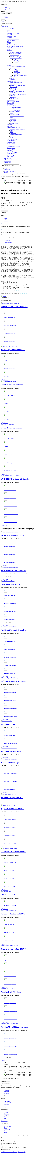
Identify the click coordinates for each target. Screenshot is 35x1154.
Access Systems (11, 142)
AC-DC (12, 68)
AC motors (13, 119)
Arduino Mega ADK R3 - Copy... (14, 681)
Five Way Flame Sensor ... (10, 665)
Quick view (4, 344)
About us (6, 1114)
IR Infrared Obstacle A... (9, 673)
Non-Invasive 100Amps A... (10, 789)
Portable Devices (9, 40)
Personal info (7, 1126)
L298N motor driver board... (13, 385)
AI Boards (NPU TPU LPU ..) (18, 94)
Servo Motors (13, 121)
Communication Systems (13, 146)
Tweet (5, 219)
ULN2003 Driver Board (10, 584)
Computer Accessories (13, 33)
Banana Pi (13, 88)
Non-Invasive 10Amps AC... (12, 762)
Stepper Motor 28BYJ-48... (10, 317)
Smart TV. (9, 47)
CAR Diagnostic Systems (13, 151)
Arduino (12, 84)
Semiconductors (14, 55)
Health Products (11, 153)
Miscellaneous (7, 162)
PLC (12, 108)
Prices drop (7, 1101)
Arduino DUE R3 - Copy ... (10, 700)
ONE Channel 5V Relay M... (10, 827)
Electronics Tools (11, 105)
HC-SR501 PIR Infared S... (10, 657)
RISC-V (12, 95)
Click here (19, 290)
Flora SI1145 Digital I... (9, 641)
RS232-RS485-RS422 (16, 135)
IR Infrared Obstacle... (10, 895)
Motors (10, 117)
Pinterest (6, 221)
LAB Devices (7, 158)
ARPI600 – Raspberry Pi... (12, 798)
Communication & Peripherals (16, 129)
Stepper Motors (14, 123)
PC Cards (9, 34)
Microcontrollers (15, 58)
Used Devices (7, 161)
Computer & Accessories (11, 29)
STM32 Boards (14, 98)
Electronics (8, 50)
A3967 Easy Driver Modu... (10, 325)
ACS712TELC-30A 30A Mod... (11, 773)
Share (5, 218)
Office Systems (11, 149)
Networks (9, 37)
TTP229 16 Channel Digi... (10, 932)
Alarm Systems (11, 143)
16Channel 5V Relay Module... (13, 852)
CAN (11, 137)
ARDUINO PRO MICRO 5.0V (13, 570)
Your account (4, 1121)
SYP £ (5, 16)
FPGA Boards (10, 100)
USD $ (6, 17)
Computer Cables (11, 36)
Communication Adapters (17, 116)
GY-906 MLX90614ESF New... (11, 743)
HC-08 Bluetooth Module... (10, 554)
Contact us (6, 1115)
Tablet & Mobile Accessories (14, 45)
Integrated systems (10, 140)
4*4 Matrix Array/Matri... (10, 940)
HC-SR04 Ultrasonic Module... (13, 630)
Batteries (12, 79)
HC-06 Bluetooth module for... (13, 535)
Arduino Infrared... (9, 724)
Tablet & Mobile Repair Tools (15, 46)
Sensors (9, 65)
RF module (13, 133)
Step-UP (16, 71)
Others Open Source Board (17, 91)
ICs (11, 63)
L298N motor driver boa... (10, 333)
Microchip (16, 60)
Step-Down (17, 72)
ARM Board (11, 97)
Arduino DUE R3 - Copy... (11, 992)
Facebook (6, 1090)
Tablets (9, 42)
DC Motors (13, 120)
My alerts (6, 1132)
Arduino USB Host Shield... (12, 751)
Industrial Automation (14, 107)
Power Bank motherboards (20, 75)
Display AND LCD (15, 56)
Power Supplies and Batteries (16, 66)
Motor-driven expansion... (10, 341)
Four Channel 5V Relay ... (10, 835)
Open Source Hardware (14, 82)
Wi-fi (11, 132)
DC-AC (12, 76)
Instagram (6, 1093)
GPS (8, 49)
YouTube (6, 1091)
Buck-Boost (17, 74)
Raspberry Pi (13, 87)
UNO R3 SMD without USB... (10, 470)
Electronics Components (14, 52)
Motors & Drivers (15, 111)
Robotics (9, 124)
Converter (9, 126)
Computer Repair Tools (13, 39)
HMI (11, 113)
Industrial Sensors (15, 114)
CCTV (9, 145)
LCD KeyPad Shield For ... (10, 924)
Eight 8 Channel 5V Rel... (9, 886)
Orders (5, 1128)
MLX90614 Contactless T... (10, 735)
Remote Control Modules (13, 127)
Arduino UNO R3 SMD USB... (10, 522)
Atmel (15, 59)
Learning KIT (10, 103)
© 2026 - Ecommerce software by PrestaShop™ (13, 1152)
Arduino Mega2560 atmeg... (10, 708)
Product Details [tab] (8, 242)
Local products (8, 159)
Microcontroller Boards (13, 101)
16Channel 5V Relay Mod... (10, 843)
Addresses (6, 1130)
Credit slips (7, 1129)
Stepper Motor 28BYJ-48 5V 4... (14, 307)
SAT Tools (10, 156)
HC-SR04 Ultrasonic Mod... (10, 905)
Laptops (9, 30)
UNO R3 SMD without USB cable (15, 479)
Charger (12, 78)
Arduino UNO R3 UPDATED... (11, 514)
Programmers (10, 104)
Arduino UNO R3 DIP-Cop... (10, 506)
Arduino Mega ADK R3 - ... (10, 498)
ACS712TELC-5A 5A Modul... (11, 781)
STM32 (16, 62)
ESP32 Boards (14, 92)
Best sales (6, 1104)
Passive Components (15, 53)
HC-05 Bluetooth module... (10, 562)
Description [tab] (7, 240)
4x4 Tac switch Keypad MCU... (13, 914)
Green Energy (10, 155)
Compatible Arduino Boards (17, 85)
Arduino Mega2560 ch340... (10, 716)
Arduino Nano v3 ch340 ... (10, 490)
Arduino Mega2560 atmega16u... (14, 1027)
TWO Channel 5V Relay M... (10, 819)
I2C (11, 136)
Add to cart (4, 211)
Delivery (6, 1112)
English (6, 7)
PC (8, 31)
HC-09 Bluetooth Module (9, 546)
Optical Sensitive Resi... (9, 649)
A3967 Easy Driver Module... (13, 350)
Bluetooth (12, 130)
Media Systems (11, 148)
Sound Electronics (12, 139)
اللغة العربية (7, 8)
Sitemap (6, 1116)
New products (7, 1102)
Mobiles (9, 43)
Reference (3, 297)
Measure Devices (11, 81)
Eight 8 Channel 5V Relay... (12, 808)
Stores (5, 1118)
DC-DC (13, 69)
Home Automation (12, 152)
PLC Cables (17, 110)
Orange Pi (13, 90)
